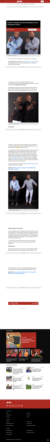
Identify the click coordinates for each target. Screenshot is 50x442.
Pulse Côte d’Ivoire (30, 432)
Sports (28, 412)
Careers (28, 414)
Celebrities (24, 337)
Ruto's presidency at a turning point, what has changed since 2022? (36, 370)
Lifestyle (7, 416)
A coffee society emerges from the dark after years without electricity (37, 387)
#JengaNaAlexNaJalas (31, 163)
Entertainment (8, 414)
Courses (28, 416)
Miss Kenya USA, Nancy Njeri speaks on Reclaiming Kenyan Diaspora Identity (37, 360)
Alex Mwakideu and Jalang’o (28, 61)
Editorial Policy (29, 423)
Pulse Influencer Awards (31, 425)
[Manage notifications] (48, 440)
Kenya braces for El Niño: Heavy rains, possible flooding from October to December (17, 380)
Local (33, 376)
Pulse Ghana (8, 432)
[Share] (38, 30)
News (13, 367)
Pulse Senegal (29, 430)
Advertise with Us (9, 423)
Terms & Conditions (9, 425)
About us (8, 421)
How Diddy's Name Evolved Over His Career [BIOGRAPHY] (28, 340)
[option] (12, 356)
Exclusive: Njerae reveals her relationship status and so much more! (11, 360)
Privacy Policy (29, 421)
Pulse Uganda (8, 434)
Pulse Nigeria (8, 430)
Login (42, 1)
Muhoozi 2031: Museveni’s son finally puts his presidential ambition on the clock (17, 387)
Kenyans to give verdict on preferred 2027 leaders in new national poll (37, 379)
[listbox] (25, 356)
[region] (25, 356)
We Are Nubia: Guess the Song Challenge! (23, 359)
